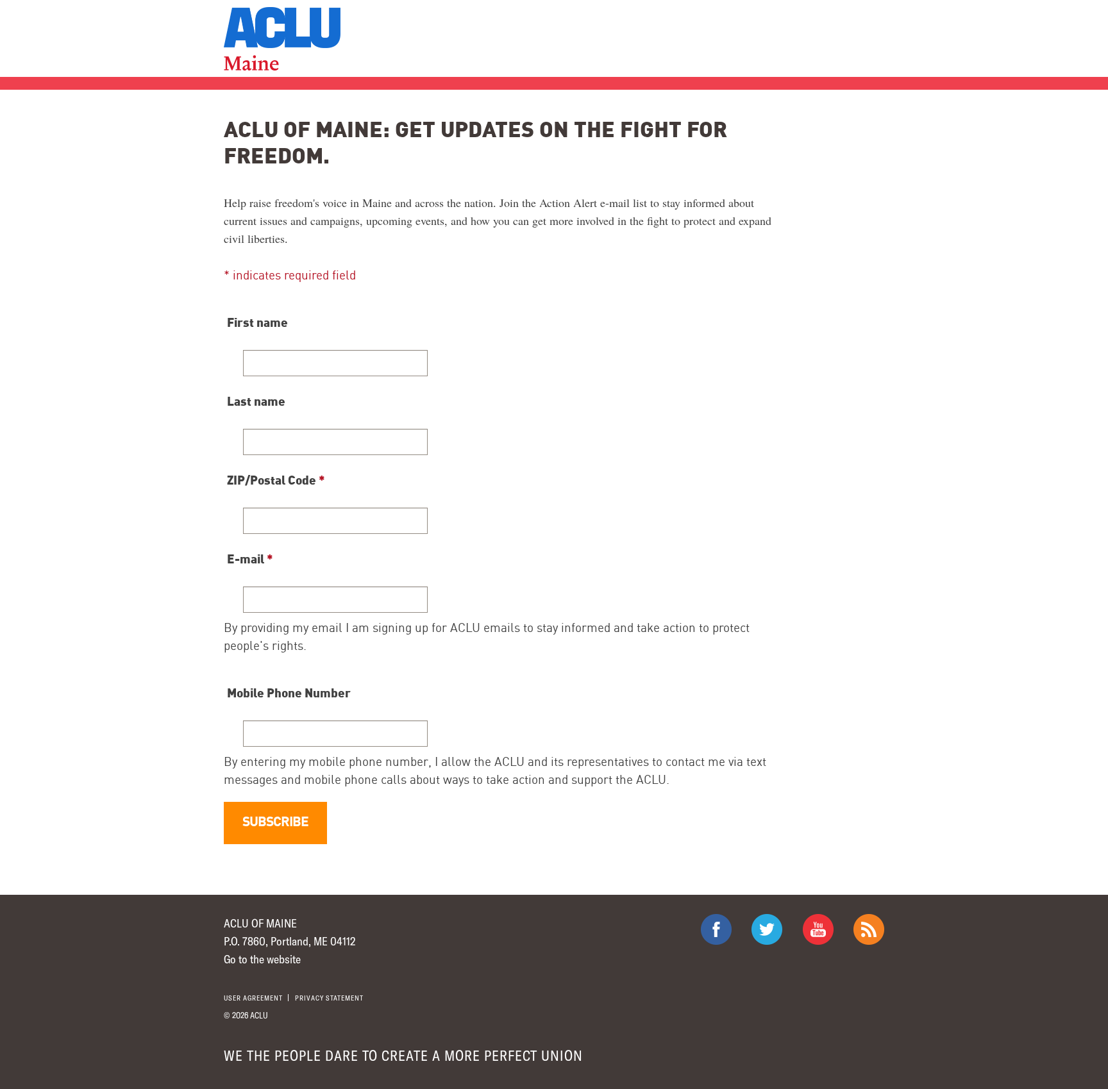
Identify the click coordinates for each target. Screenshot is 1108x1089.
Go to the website (262, 959)
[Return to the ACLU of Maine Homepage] (282, 39)
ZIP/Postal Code (276, 479)
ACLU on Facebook (716, 929)
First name (257, 321)
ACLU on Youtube (818, 929)
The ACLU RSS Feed (868, 929)
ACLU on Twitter (766, 929)
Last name (256, 400)
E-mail (250, 558)
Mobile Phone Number (289, 692)
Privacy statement (329, 997)
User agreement (253, 997)
